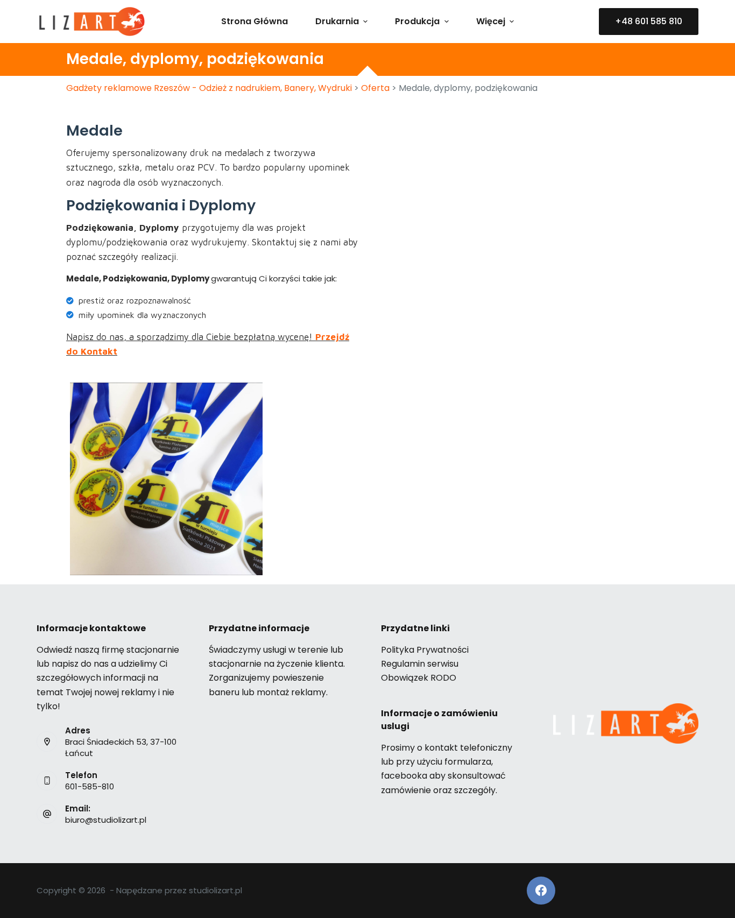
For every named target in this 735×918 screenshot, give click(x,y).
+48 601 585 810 (648, 21)
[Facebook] (541, 891)
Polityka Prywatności (425, 650)
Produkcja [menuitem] (417, 21)
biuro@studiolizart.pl (105, 819)
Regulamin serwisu (419, 664)
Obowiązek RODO (418, 678)
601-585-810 (89, 786)
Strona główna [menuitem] (254, 21)
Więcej (490, 21)
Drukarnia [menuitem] (337, 21)
